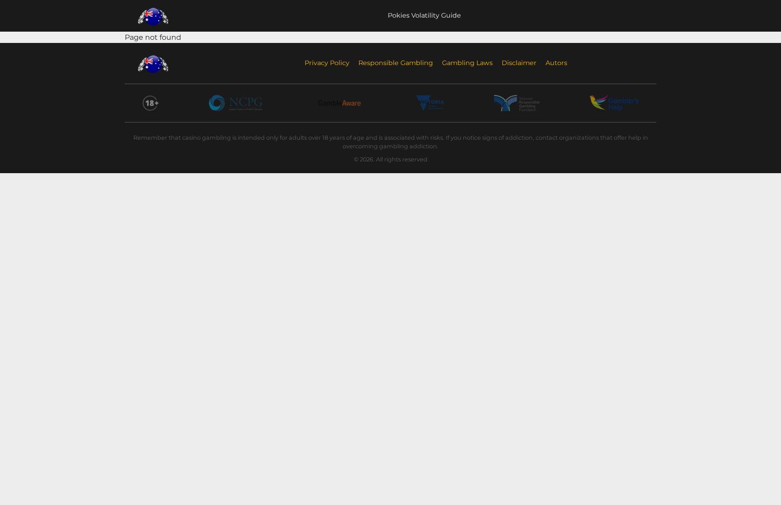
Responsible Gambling (395, 63)
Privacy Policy (327, 63)
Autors (556, 63)
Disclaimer (519, 63)
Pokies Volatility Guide (424, 15)
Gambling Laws (467, 63)
